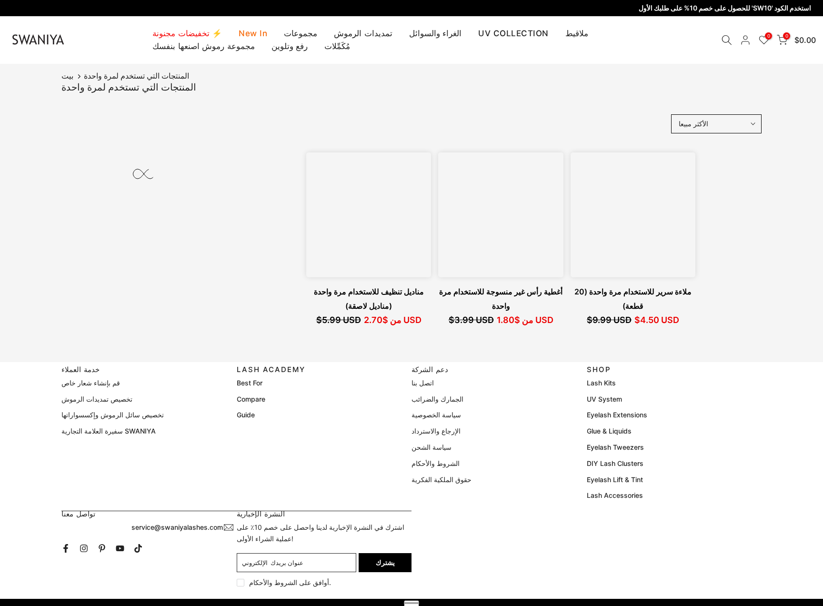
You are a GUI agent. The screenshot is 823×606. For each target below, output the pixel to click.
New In (253, 33)
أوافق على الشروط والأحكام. (290, 582)
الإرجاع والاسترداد (436, 431)
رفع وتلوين (289, 46)
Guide (246, 415)
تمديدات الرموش (363, 33)
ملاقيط (576, 33)
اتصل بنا (423, 383)
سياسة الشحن (432, 447)
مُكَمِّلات (337, 46)
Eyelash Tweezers (615, 447)
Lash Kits (601, 383)
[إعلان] (411, 8)
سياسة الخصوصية (436, 415)
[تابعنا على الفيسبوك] (65, 548)
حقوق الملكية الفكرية (442, 479)
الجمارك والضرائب (437, 399)
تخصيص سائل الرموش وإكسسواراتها (112, 415)
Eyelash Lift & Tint (615, 479)
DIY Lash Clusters (615, 463)
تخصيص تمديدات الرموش (96, 399)
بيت (67, 76)
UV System (604, 399)
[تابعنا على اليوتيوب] (120, 548)
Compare (251, 399)
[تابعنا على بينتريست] (102, 548)
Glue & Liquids (609, 431)
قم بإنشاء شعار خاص (90, 383)
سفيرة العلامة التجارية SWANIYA (108, 431)
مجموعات (300, 33)
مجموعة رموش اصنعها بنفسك (203, 46)
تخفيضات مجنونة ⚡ (187, 33)
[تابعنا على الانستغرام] (84, 548)
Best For (249, 383)
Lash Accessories (615, 495)
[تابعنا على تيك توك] (138, 548)
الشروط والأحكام (436, 463)
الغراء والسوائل (435, 33)
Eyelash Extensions (617, 415)
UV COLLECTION (513, 33)
